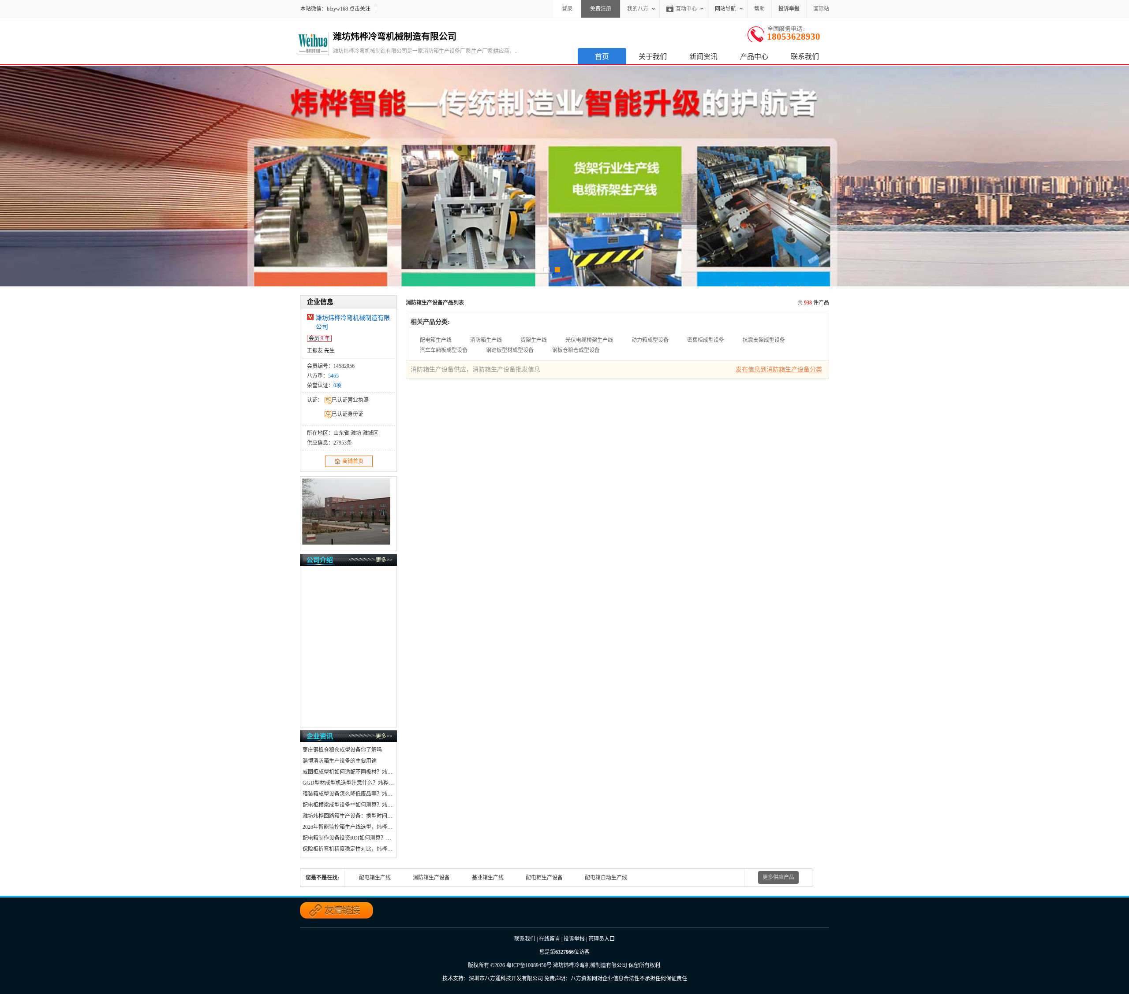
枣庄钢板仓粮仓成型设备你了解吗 (342, 750)
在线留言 (549, 939)
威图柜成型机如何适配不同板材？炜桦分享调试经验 (348, 772)
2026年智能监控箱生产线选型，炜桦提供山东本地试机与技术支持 (348, 827)
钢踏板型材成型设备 (510, 350)
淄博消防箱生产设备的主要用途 (340, 761)
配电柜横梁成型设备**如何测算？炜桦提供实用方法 (348, 805)
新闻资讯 (703, 56)
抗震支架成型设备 (764, 340)
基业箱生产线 (488, 878)
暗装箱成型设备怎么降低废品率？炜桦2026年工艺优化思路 (348, 794)
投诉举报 (574, 939)
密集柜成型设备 (705, 340)
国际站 (821, 9)
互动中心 (686, 9)
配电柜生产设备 (544, 878)
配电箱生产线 (436, 340)
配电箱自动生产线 (606, 878)
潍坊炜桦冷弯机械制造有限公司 (590, 965)
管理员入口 (601, 939)
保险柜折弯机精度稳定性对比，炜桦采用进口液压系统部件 (348, 849)
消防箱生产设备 (431, 878)
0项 (337, 385)
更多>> (384, 560)
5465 (333, 376)
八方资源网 (584, 978)
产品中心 (754, 56)
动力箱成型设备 (650, 340)
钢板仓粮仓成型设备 (576, 350)
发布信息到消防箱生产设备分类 (779, 369)
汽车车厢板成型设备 (443, 350)
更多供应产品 (778, 877)
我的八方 (637, 9)
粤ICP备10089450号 (529, 965)
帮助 (759, 9)
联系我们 (805, 56)
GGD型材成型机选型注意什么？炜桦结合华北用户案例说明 (348, 783)
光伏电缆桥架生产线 (589, 340)
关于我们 (653, 56)
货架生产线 (533, 340)
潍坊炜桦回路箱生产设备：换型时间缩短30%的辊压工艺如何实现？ (348, 816)
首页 (602, 56)
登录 (567, 9)
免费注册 (600, 9)
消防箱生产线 (486, 340)
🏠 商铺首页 (348, 461)
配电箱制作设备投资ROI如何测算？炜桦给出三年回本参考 (348, 838)
